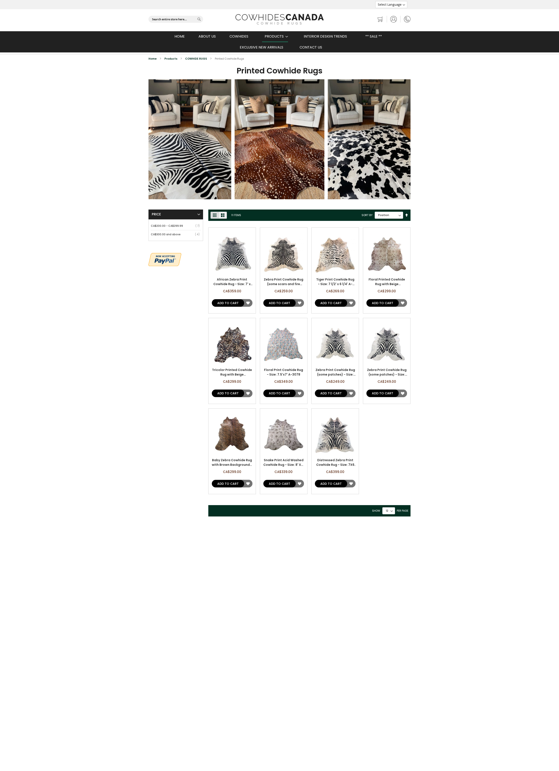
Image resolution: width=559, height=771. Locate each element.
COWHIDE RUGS (196, 59)
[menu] (279, 41)
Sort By (367, 215)
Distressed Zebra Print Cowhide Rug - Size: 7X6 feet (335, 462)
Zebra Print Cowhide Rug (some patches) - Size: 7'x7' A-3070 (335, 372)
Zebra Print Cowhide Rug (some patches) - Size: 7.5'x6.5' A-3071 (387, 372)
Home (152, 59)
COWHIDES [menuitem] (238, 36)
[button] (248, 303)
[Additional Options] (164, 259)
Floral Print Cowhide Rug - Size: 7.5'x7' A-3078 (283, 372)
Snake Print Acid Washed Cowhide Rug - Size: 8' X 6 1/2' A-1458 (283, 462)
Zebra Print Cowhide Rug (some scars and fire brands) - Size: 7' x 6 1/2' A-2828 (283, 281)
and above (166, 234)
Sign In (393, 19)
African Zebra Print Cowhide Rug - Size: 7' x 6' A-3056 (232, 281)
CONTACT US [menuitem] (311, 47)
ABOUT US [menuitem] (207, 36)
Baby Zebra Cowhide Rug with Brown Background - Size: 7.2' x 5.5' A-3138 (232, 462)
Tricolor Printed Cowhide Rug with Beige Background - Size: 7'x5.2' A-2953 (232, 372)
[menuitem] (275, 36)
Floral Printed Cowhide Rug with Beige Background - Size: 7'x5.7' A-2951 (387, 281)
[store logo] (279, 19)
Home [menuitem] (179, 36)
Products (171, 59)
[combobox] (175, 19)
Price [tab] (156, 214)
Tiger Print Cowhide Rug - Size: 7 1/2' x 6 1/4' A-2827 (335, 281)
